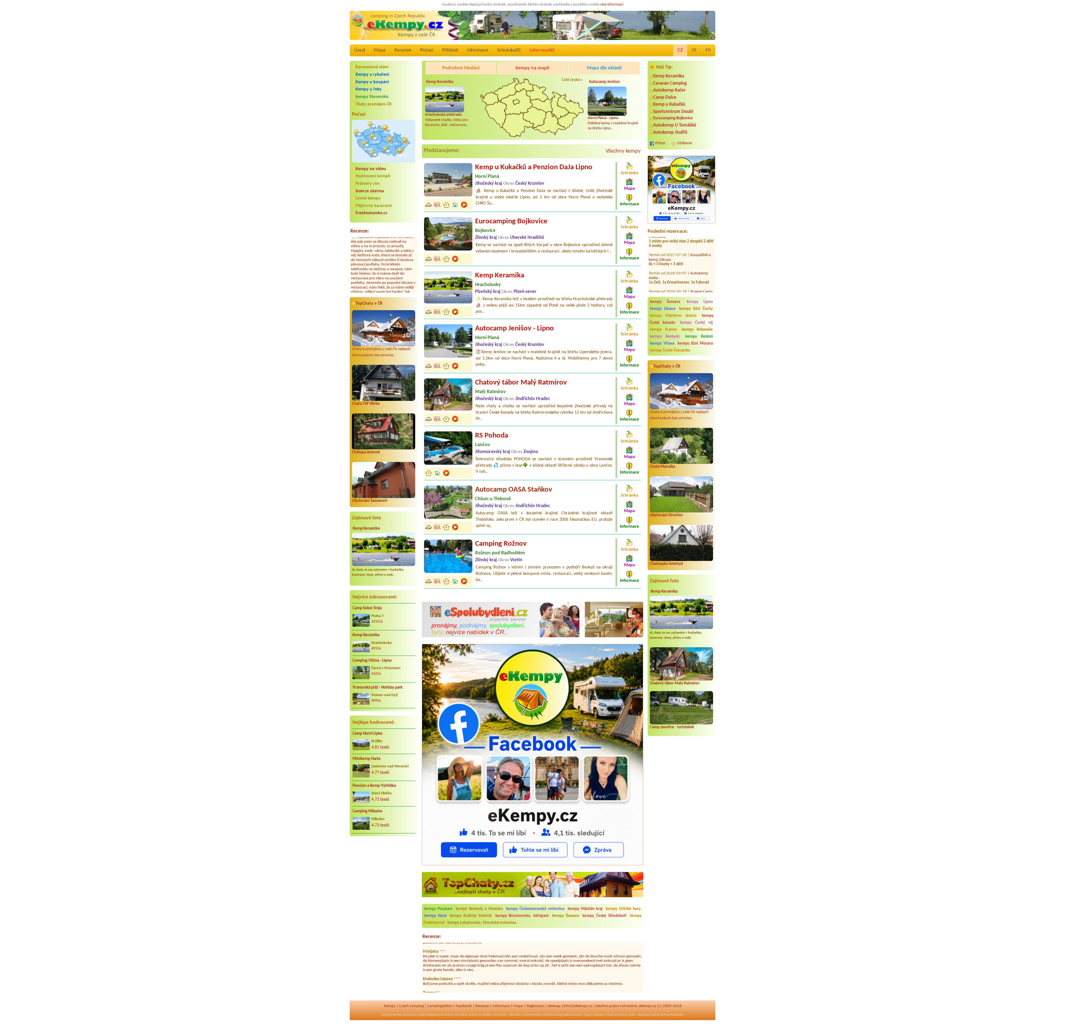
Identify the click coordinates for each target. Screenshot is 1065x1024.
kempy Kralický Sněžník (471, 916)
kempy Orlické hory (623, 909)
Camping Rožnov (501, 544)
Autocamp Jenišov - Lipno (514, 328)
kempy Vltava (662, 344)
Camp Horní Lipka (367, 734)
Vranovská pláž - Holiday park (377, 688)
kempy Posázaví (438, 909)
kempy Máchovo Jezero (673, 316)
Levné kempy (368, 198)
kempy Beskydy (665, 337)
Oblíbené (684, 143)
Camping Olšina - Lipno (372, 661)
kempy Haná (435, 916)
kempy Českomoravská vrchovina (535, 909)
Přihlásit (450, 50)
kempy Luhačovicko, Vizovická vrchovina (481, 923)
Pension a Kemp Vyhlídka (374, 786)
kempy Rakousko (672, 1015)
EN (708, 50)
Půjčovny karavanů (374, 206)
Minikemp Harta (366, 759)
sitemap (554, 1006)
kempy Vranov (663, 330)
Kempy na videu (371, 169)
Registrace (535, 1006)
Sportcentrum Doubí (673, 111)
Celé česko (571, 80)
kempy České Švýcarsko (670, 350)
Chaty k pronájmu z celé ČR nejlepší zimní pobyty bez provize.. (381, 352)
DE (694, 50)
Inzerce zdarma (370, 191)
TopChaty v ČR (369, 303)
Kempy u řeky (369, 89)
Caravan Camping (670, 83)
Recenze (402, 50)
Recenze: (359, 231)
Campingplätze (439, 1006)
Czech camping (411, 1006)
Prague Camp (701, 282)
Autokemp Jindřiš (670, 132)
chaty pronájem (616, 1015)
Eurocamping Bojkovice (673, 118)
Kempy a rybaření (372, 74)
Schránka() (509, 50)
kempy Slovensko (372, 97)
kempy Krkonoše (697, 330)
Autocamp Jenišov (604, 82)
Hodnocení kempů (373, 176)
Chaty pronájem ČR (374, 104)
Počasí (426, 50)
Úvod (359, 50)
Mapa (380, 50)
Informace (477, 50)
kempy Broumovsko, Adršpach (522, 916)
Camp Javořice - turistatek (672, 727)
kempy (389, 1006)
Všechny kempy (623, 151)
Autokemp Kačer (669, 90)
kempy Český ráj (696, 323)
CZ (680, 50)
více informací (611, 4)
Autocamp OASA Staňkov (513, 490)
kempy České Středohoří (604, 916)
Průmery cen (368, 183)
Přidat (660, 143)
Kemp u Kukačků (669, 104)
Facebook (464, 1006)
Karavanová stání (372, 67)
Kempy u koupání (372, 82)
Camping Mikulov (367, 811)
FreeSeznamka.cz (371, 213)
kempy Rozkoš (699, 337)
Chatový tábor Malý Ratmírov (674, 683)
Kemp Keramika (366, 529)
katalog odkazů (562, 1015)
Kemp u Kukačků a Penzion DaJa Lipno (533, 167)
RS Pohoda (491, 435)
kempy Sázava (662, 309)
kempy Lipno (700, 302)
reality (473, 1015)
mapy (587, 1015)
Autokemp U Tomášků (674, 125)
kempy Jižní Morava (695, 344)
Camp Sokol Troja (367, 608)
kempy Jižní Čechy (696, 309)
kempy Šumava (665, 302)
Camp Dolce (664, 97)
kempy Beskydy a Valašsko (479, 909)
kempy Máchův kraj (585, 909)
